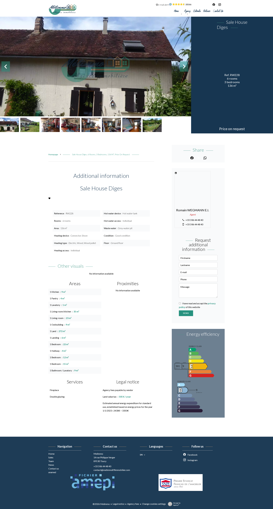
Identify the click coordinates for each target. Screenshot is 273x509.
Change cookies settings (154, 503)
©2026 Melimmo (101, 504)
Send (186, 313)
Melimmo (98, 453)
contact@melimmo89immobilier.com (112, 470)
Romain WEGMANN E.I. (192, 210)
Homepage (53, 154)
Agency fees (133, 503)
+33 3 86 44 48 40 (194, 220)
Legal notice (118, 503)
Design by (176, 504)
